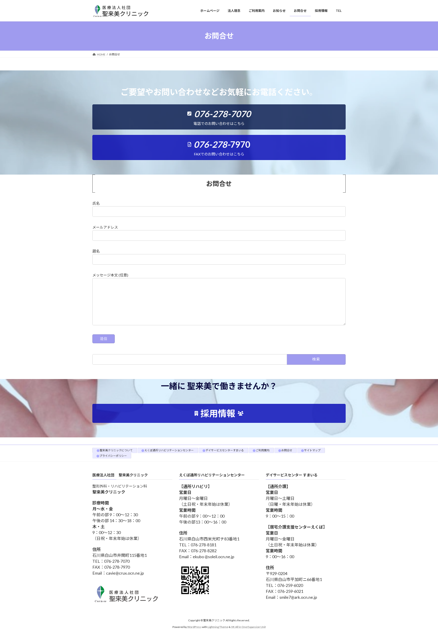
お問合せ (286, 450)
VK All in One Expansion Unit (248, 627)
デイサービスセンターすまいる (225, 450)
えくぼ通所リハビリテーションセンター (169, 450)
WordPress (194, 627)
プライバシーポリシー (113, 455)
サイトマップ (312, 450)
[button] (219, 116)
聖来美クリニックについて (116, 450)
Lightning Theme (218, 627)
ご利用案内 (262, 450)
